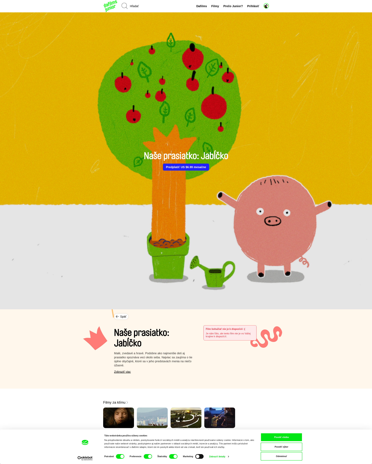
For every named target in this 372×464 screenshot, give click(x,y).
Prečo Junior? (233, 6)
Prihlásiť (253, 6)
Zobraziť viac (122, 371)
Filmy (215, 6)
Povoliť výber (281, 447)
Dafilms (201, 6)
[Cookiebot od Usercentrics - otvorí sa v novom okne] (85, 458)
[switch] (148, 456)
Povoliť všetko (281, 437)
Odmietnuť (281, 456)
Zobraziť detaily (217, 456)
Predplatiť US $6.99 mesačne (186, 167)
